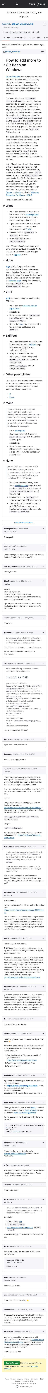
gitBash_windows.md (22, 24)
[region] (24, 285)
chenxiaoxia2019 (11, 1143)
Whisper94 (8, 663)
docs (21, 324)
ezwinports (20, 430)
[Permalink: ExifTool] (4, 335)
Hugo (8, 266)
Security (20, 1379)
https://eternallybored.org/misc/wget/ (22, 1086)
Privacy (12, 1379)
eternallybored (32, 214)
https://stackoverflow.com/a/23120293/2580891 (22, 807)
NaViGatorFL (9, 847)
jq (10, 394)
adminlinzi (8, 1075)
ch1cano (7, 1185)
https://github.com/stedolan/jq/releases (22, 1060)
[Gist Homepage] (17, 3)
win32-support (21, 485)
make (33, 1108)
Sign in (32, 4)
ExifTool (32, 344)
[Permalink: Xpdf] (4, 292)
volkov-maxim (10, 566)
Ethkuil (7, 1199)
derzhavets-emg (11, 1277)
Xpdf (8, 298)
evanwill (6, 24)
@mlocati (37, 1342)
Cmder (18, 192)
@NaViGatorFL (9, 901)
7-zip (28, 229)
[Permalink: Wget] (4, 205)
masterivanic (9, 1295)
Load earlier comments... (24, 522)
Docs (41, 1379)
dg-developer (9, 769)
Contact (17, 1381)
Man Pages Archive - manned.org (20, 1227)
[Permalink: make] (4, 403)
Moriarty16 (8, 739)
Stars (35, 38)
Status (27, 1379)
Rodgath (7, 1019)
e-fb (6, 1165)
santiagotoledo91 (11, 529)
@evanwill (8, 995)
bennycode (8, 1102)
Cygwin (9, 192)
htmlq (11, 397)
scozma (7, 618)
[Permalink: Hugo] (4, 260)
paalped (7, 632)
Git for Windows (13, 76)
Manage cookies (27, 1381)
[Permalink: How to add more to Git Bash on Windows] (4, 65)
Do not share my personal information (24, 1383)
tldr (20, 1221)
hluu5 (6, 581)
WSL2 (29, 195)
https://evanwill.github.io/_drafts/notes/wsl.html (22, 977)
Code (8, 38)
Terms (7, 1379)
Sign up (41, 4)
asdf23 (7, 1310)
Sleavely (7, 1033)
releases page (15, 280)
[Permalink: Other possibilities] (4, 374)
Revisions (20, 38)
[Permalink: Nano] (4, 460)
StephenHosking (11, 546)
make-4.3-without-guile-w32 (25, 1113)
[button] (33, 32)
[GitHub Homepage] (17, 1386)
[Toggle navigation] (3, 3)
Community (34, 1379)
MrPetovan (8, 1332)
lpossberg (8, 754)
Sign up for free (12, 1363)
